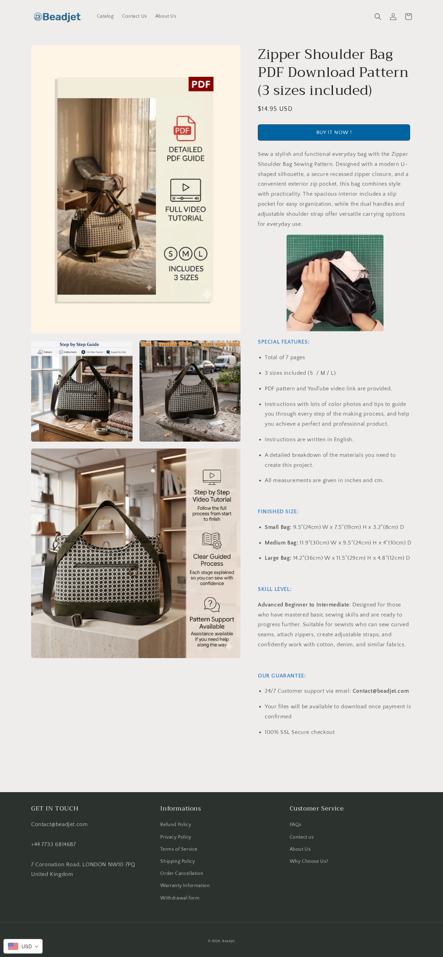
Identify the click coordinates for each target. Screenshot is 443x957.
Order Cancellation (181, 873)
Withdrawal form (179, 898)
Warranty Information (185, 885)
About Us (300, 849)
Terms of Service (179, 849)
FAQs (295, 824)
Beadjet (228, 941)
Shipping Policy (177, 861)
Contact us (302, 837)
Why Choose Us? (309, 861)
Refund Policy (175, 824)
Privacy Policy (175, 837)
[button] (378, 16)
